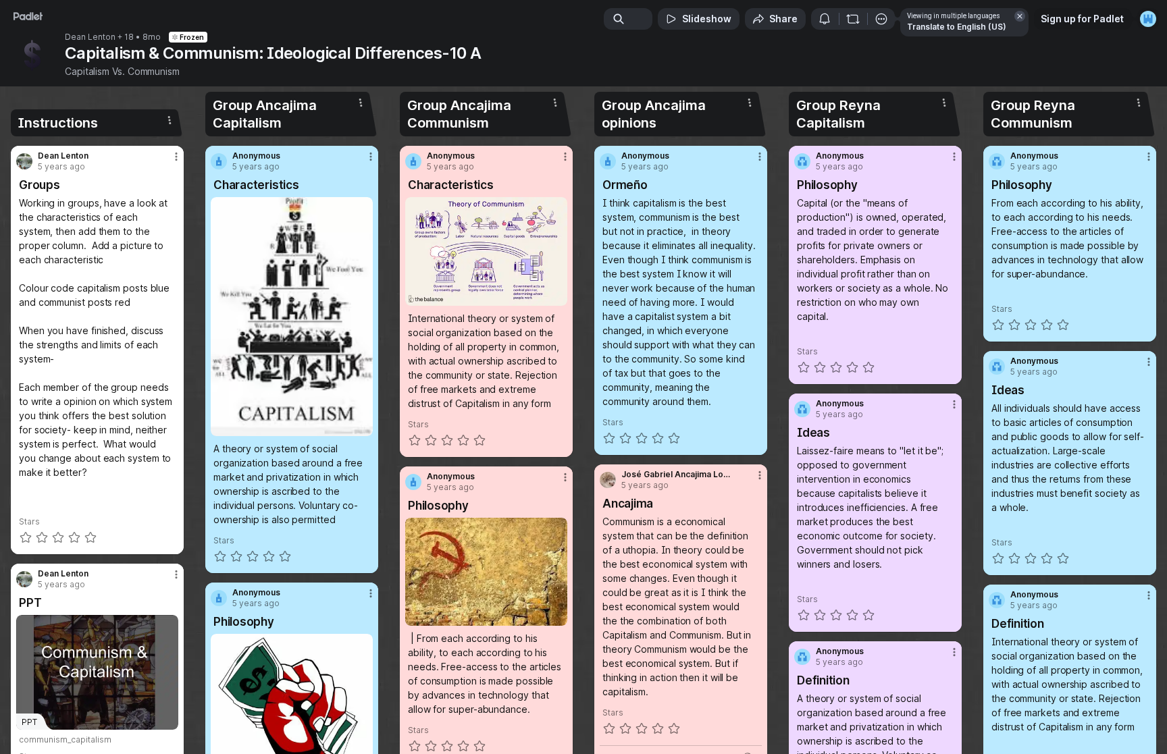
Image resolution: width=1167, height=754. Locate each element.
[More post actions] (176, 156)
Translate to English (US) (956, 27)
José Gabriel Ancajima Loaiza (677, 474)
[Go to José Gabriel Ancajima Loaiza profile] (608, 480)
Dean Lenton (90, 37)
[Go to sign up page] (1148, 19)
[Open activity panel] (824, 19)
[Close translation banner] (1019, 16)
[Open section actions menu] (169, 120)
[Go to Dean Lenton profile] (24, 161)
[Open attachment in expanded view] (292, 316)
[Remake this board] (852, 19)
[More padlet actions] (881, 19)
